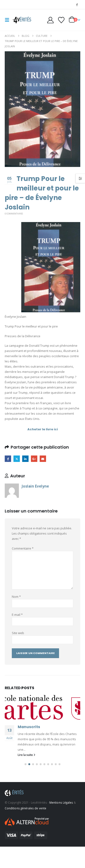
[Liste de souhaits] (61, 20)
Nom (16, 596)
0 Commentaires (14, 213)
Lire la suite (26, 755)
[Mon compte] (50, 20)
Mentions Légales (61, 802)
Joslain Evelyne (35, 486)
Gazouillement (16, 458)
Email (43, 458)
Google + (34, 458)
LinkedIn (25, 458)
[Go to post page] (42, 706)
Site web (18, 633)
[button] (8, 20)
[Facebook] (77, 4)
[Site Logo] (21, 20)
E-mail (17, 614)
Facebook (8, 458)
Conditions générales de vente (25, 808)
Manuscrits (29, 726)
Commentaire (23, 548)
